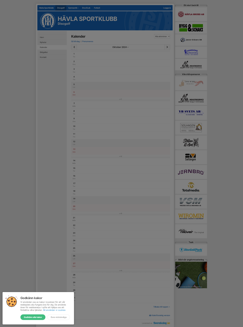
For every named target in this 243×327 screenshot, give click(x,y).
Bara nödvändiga (58, 317)
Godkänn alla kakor (33, 317)
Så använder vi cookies (54, 310)
